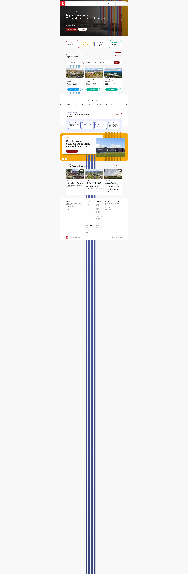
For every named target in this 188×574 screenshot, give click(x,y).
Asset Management (108, 206)
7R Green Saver (89, 209)
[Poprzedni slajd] (63, 159)
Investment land (108, 209)
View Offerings (82, 29)
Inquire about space (121, 3)
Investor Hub (117, 203)
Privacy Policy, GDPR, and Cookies (116, 237)
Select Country (72, 62)
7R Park (87, 204)
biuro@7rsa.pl (98, 229)
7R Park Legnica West (112, 80)
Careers (87, 230)
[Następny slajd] (66, 159)
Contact (104, 3)
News (100, 3)
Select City (102, 62)
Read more (106, 193)
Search (116, 62)
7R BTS (87, 207)
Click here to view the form (70, 206)
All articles (117, 165)
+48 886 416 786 (99, 227)
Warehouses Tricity (99, 216)
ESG (83, 3)
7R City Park (88, 205)
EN (110, 3)
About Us (94, 3)
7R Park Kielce (90, 80)
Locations (77, 3)
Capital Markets (108, 207)
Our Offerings (70, 3)
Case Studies (88, 3)
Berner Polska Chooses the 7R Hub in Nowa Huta (75, 183)
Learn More (117, 114)
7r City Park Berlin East (74, 80)
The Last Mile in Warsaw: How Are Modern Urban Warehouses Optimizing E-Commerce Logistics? (94, 184)
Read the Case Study (71, 151)
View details (72, 89)
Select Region (87, 62)
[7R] (62, 3)
